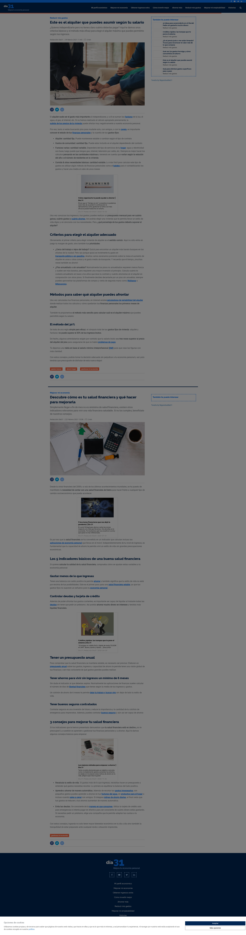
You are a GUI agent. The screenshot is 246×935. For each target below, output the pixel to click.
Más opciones (215, 928)
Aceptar (215, 923)
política (31, 929)
